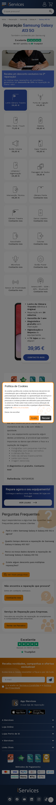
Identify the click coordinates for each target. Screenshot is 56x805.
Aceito (34, 418)
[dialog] (28, 402)
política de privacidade (21, 408)
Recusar (46, 418)
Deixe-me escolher (12, 412)
